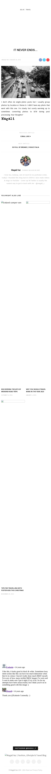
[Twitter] (22, 188)
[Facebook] (18, 188)
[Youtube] (37, 188)
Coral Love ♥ (25, 136)
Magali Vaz (5, 60)
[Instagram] (33, 188)
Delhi (22, 9)
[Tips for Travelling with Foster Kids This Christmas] (13, 492)
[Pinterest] (26, 188)
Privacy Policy (37, 770)
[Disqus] (25, 630)
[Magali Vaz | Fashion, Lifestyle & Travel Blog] (25, 755)
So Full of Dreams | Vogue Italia (25, 147)
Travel (28, 9)
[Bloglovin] (29, 188)
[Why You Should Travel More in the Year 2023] (38, 293)
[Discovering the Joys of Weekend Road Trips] (13, 293)
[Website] (14, 188)
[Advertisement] (25, 29)
